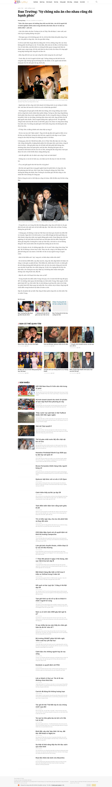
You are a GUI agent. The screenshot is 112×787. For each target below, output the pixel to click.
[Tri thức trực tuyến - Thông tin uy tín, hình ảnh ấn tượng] (21, 2)
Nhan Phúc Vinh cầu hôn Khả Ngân (28, 344)
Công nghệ (63, 2)
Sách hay (42, 2)
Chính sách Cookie (56, 785)
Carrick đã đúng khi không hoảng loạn (50, 691)
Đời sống (69, 2)
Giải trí (20, 8)
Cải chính (82, 2)
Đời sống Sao (30, 8)
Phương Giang (21, 20)
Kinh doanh (49, 2)
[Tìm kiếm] (96, 2)
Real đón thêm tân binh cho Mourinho (50, 758)
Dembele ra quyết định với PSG (48, 665)
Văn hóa (56, 2)
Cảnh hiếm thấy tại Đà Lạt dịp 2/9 (48, 492)
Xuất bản (35, 2)
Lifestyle (76, 2)
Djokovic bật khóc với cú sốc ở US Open (51, 479)
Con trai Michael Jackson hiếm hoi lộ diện (56, 344)
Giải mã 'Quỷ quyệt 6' (44, 426)
